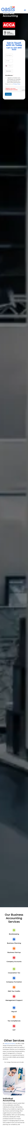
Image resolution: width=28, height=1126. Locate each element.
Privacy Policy (16, 84)
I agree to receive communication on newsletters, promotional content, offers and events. (14, 80)
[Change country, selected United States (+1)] (6, 65)
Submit (8, 94)
